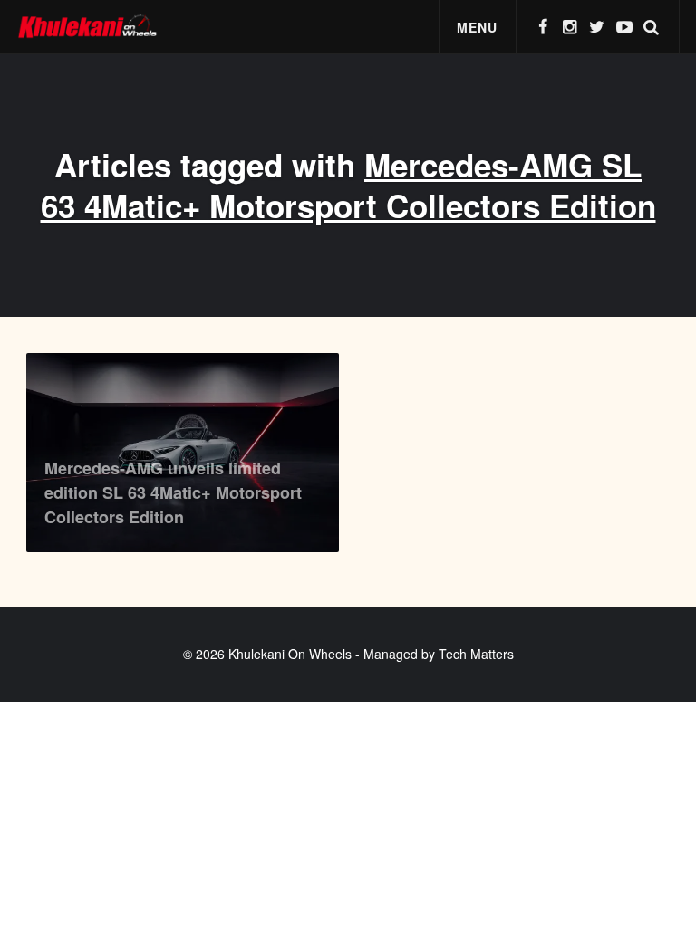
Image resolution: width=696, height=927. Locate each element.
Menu (477, 27)
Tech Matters (476, 654)
